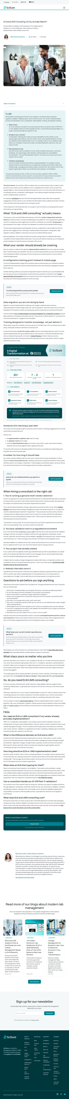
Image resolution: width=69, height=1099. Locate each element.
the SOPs (39, 536)
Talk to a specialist (55, 479)
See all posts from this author (25, 877)
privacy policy (35, 1020)
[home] (9, 7)
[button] (64, 8)
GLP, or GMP (30, 532)
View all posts (34, 982)
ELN (64, 703)
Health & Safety (14, 706)
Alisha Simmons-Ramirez (17, 37)
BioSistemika (57, 222)
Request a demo (56, 291)
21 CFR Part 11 (23, 532)
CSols (14, 230)
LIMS (4, 706)
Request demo (34, 824)
